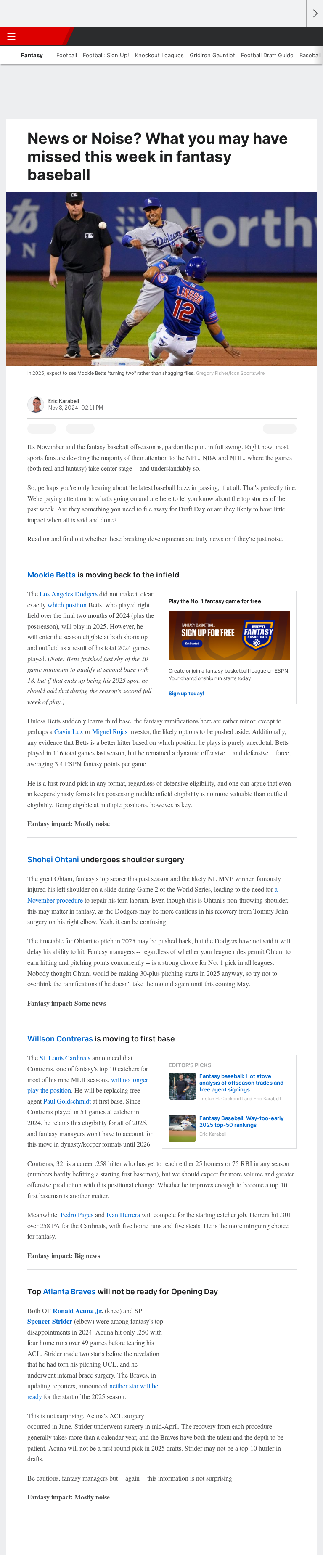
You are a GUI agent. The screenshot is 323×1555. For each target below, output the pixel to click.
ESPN (45, 36)
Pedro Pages (77, 1214)
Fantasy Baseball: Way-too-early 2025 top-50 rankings (241, 1121)
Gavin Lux (68, 731)
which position (67, 604)
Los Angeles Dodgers (69, 593)
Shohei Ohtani (53, 859)
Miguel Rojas (109, 731)
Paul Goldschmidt (67, 1101)
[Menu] (11, 36)
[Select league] (25, 14)
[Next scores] (314, 13)
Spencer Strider (49, 1321)
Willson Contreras (60, 1038)
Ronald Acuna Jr (77, 1310)
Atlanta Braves (69, 1291)
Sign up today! (186, 693)
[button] (295, 36)
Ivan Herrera (123, 1214)
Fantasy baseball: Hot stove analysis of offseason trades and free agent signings (241, 1083)
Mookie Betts (51, 574)
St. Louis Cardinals (65, 1057)
